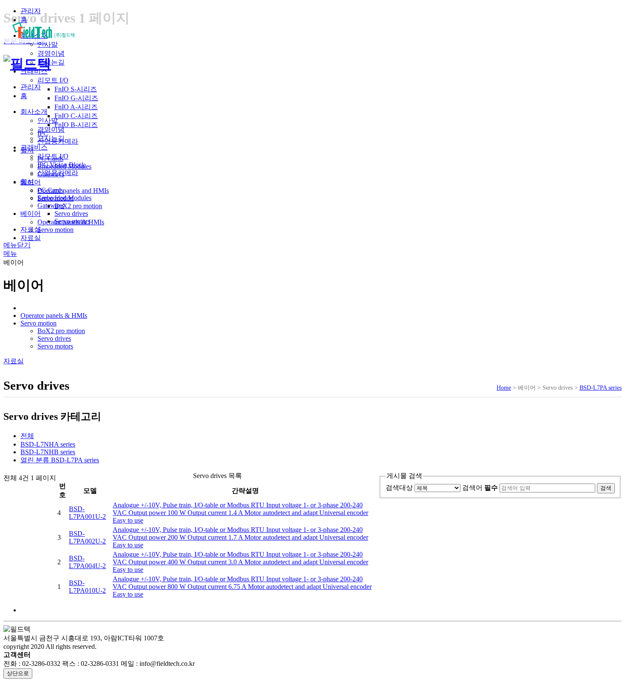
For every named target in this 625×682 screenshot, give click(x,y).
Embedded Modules (64, 166)
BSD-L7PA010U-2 (87, 586)
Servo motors (72, 221)
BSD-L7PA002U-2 (87, 537)
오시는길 (51, 62)
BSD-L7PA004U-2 (87, 562)
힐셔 (27, 150)
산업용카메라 (57, 141)
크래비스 (34, 71)
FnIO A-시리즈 (76, 106)
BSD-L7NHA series (47, 444)
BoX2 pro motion (78, 205)
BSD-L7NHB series (47, 452)
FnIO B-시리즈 (76, 124)
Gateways (50, 174)
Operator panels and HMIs (73, 190)
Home (504, 387)
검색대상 (399, 487)
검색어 (480, 487)
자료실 (30, 237)
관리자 (30, 10)
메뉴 (10, 253)
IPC (42, 133)
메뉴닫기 (17, 245)
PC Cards (50, 158)
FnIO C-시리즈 (76, 115)
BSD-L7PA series (601, 387)
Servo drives (71, 213)
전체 (27, 435)
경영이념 (51, 53)
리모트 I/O (52, 80)
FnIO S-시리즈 (75, 89)
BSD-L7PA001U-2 (87, 512)
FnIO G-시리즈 (76, 98)
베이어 (30, 182)
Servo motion (55, 198)
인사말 (47, 44)
